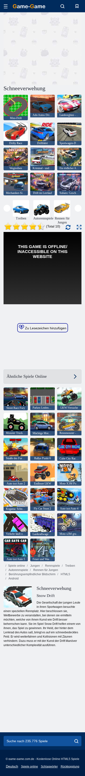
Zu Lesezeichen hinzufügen (45, 328)
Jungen (35, 565)
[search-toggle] (62, 6)
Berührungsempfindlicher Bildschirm (31, 574)
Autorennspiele (18, 570)
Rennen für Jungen (45, 570)
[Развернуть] (79, 227)
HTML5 (65, 574)
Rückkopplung (70, 766)
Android (13, 578)
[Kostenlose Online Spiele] (29, 6)
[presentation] (7, 208)
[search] (76, 741)
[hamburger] (6, 6)
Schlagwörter (49, 766)
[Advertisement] (64, 48)
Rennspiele (52, 565)
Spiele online (16, 565)
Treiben (69, 565)
